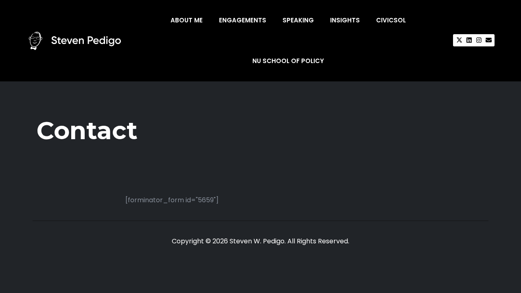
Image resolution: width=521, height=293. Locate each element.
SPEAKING (298, 20)
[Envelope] (488, 40)
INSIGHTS (345, 20)
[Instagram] (479, 40)
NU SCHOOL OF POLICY (288, 61)
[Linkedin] (469, 40)
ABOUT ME (187, 20)
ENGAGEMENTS (242, 20)
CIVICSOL (391, 20)
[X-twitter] (459, 40)
